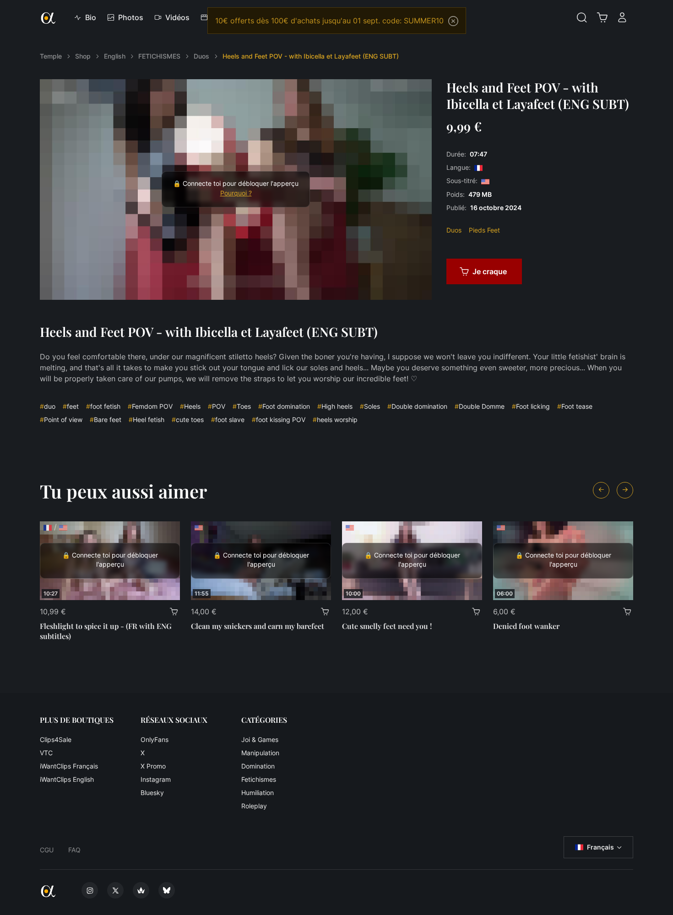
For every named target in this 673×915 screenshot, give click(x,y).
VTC (46, 753)
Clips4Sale (55, 739)
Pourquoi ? (236, 193)
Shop (83, 56)
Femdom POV (150, 406)
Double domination (417, 406)
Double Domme (480, 406)
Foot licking (531, 406)
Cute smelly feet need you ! (387, 626)
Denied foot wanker (526, 626)
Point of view (61, 419)
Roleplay (254, 806)
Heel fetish (146, 419)
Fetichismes (258, 779)
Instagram (156, 779)
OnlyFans (154, 739)
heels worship (335, 419)
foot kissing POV (278, 419)
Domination (258, 766)
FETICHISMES (159, 56)
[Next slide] (625, 490)
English (114, 56)
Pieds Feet (484, 230)
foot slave (227, 419)
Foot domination (284, 406)
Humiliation (257, 792)
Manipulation (260, 753)
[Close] (453, 21)
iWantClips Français (69, 766)
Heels (190, 406)
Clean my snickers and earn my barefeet (257, 626)
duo (47, 406)
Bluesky (152, 792)
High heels (335, 406)
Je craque (489, 271)
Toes (242, 406)
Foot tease (574, 406)
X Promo (153, 766)
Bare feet (105, 419)
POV (216, 406)
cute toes (188, 419)
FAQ (74, 850)
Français (600, 847)
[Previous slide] (601, 490)
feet (71, 406)
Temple (51, 56)
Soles (370, 406)
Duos (201, 56)
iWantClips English (67, 779)
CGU (47, 850)
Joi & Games (259, 739)
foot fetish (103, 406)
